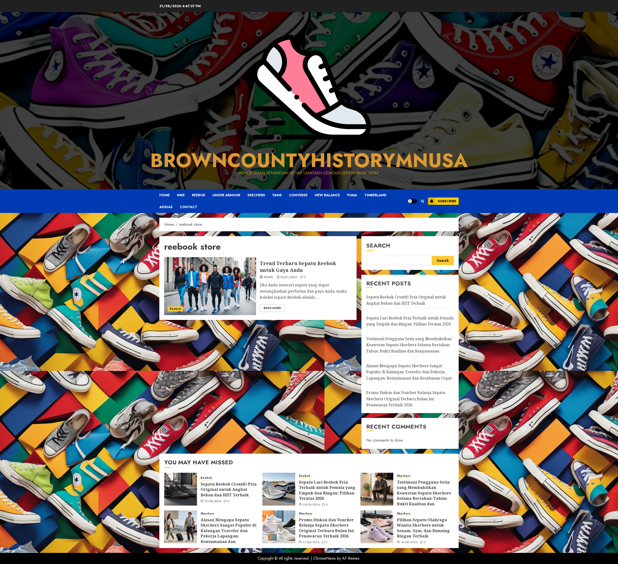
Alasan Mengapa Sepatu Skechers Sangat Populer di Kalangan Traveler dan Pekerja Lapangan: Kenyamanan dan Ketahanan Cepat (409, 372)
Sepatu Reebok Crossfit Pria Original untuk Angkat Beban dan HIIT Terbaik (229, 489)
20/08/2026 (409, 543)
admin (268, 277)
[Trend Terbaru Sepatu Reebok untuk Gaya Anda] (210, 286)
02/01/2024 (289, 277)
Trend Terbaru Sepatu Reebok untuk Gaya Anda (298, 266)
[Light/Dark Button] (412, 201)
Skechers (256, 195)
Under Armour (226, 195)
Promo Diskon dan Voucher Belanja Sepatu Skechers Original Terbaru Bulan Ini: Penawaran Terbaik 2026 (405, 399)
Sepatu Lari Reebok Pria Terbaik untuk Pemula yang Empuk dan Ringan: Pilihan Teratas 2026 (327, 490)
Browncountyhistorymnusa (309, 160)
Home (164, 195)
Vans (277, 195)
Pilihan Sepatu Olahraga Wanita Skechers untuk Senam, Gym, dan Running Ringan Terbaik (423, 528)
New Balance (327, 195)
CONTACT (188, 206)
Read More (272, 308)
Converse (298, 195)
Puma (352, 195)
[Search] (423, 201)
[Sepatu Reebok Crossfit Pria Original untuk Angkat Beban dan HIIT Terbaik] (180, 489)
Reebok (198, 195)
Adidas (166, 206)
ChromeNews (324, 558)
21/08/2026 (311, 543)
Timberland (375, 195)
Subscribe (447, 201)
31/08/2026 (213, 501)
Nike (181, 195)
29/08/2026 (311, 505)
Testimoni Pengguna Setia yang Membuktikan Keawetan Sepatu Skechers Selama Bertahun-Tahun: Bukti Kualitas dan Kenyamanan (409, 345)
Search (378, 245)
